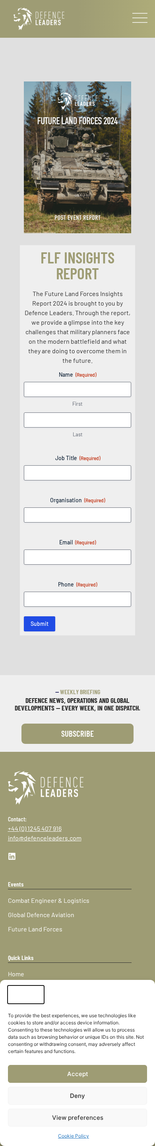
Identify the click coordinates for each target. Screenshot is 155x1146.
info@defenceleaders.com (44, 838)
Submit (39, 623)
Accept (77, 1074)
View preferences (77, 1117)
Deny (77, 1096)
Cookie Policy (73, 1136)
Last (78, 434)
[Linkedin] (12, 856)
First (77, 404)
